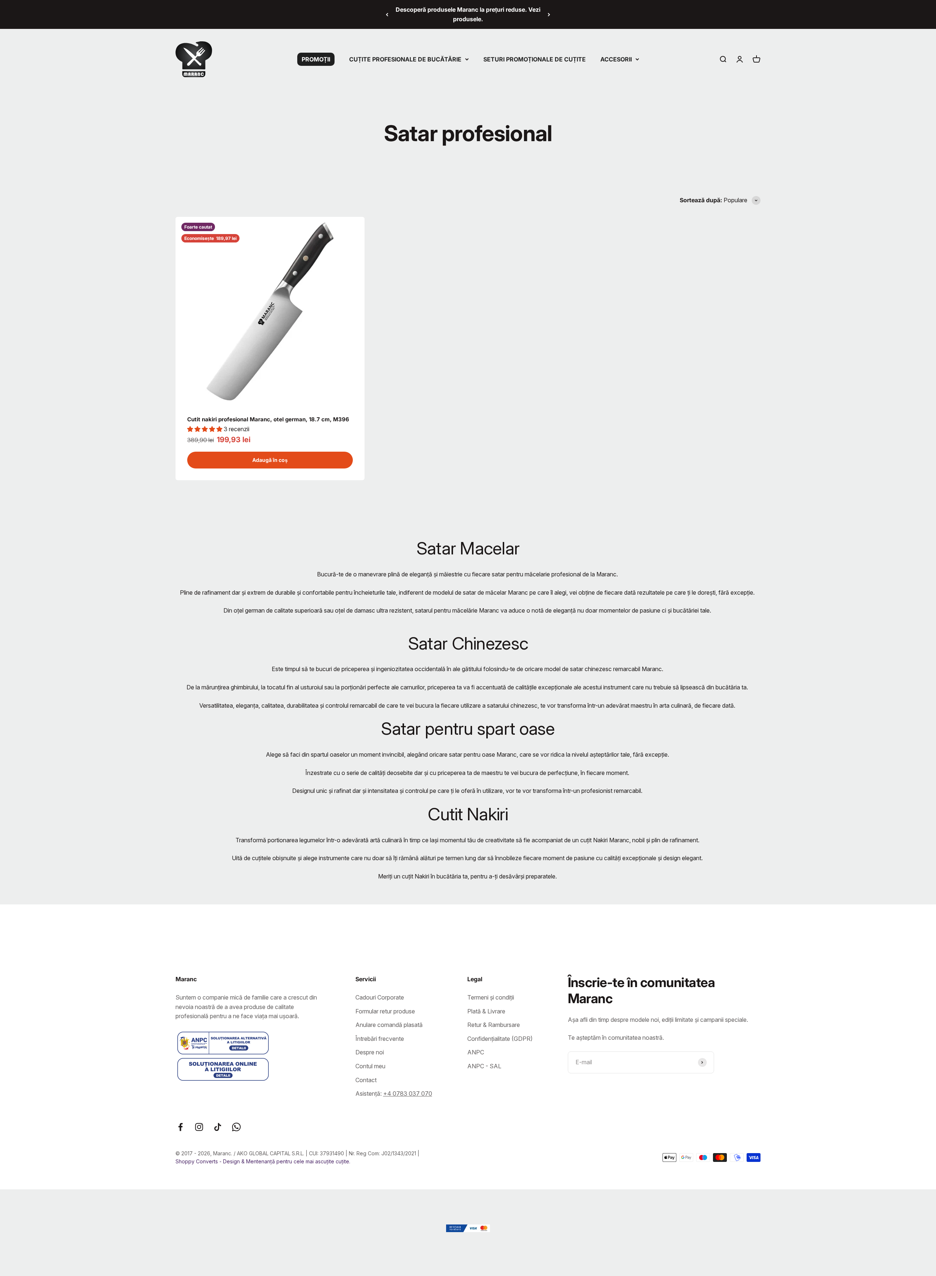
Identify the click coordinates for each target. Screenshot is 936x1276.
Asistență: (393, 1093)
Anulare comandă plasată (389, 1024)
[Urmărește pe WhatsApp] (236, 1127)
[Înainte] (549, 14)
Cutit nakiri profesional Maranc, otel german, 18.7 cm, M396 (268, 419)
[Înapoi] (387, 14)
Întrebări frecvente (379, 1038)
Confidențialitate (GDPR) (500, 1038)
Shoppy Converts (197, 1161)
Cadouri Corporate (379, 997)
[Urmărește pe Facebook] (180, 1127)
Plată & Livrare (486, 1011)
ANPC (475, 1052)
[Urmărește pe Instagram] (199, 1127)
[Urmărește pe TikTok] (218, 1127)
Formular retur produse (385, 1011)
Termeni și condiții (490, 997)
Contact (366, 1080)
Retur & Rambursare (493, 1024)
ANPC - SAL (484, 1066)
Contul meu (370, 1066)
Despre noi (369, 1052)
